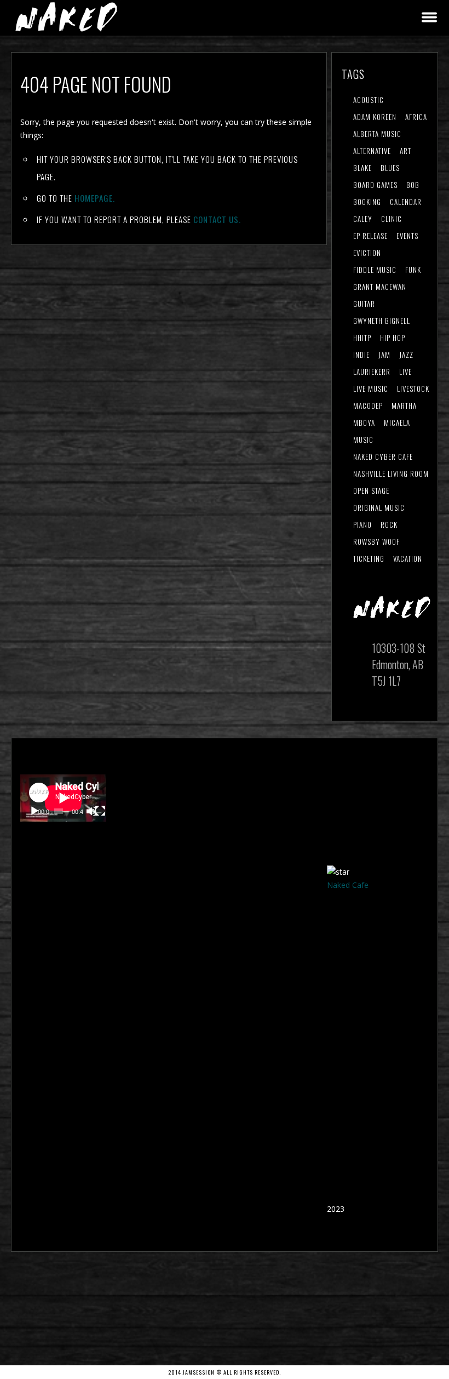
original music (379, 507)
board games (375, 184)
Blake (362, 167)
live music (370, 388)
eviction (367, 252)
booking (367, 201)
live (405, 371)
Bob (412, 184)
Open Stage (371, 490)
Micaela (397, 422)
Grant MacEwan (379, 286)
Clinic (391, 218)
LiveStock (413, 388)
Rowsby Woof (376, 541)
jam (384, 354)
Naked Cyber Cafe (383, 456)
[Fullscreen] (100, 811)
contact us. (217, 219)
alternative (372, 150)
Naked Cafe (348, 885)
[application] (63, 798)
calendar (406, 201)
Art (405, 150)
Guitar (364, 303)
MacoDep (368, 405)
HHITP (362, 337)
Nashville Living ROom (391, 473)
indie (361, 354)
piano (362, 524)
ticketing (368, 558)
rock (389, 524)
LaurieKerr (371, 371)
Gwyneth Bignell (381, 320)
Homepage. (94, 198)
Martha (404, 405)
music (363, 439)
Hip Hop (392, 337)
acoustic (368, 99)
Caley (362, 218)
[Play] (34, 811)
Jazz (406, 354)
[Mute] (91, 811)
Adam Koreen (374, 116)
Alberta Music (377, 133)
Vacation (407, 558)
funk (413, 269)
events (407, 235)
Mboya (364, 422)
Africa (416, 116)
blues (390, 167)
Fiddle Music (374, 269)
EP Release (370, 235)
